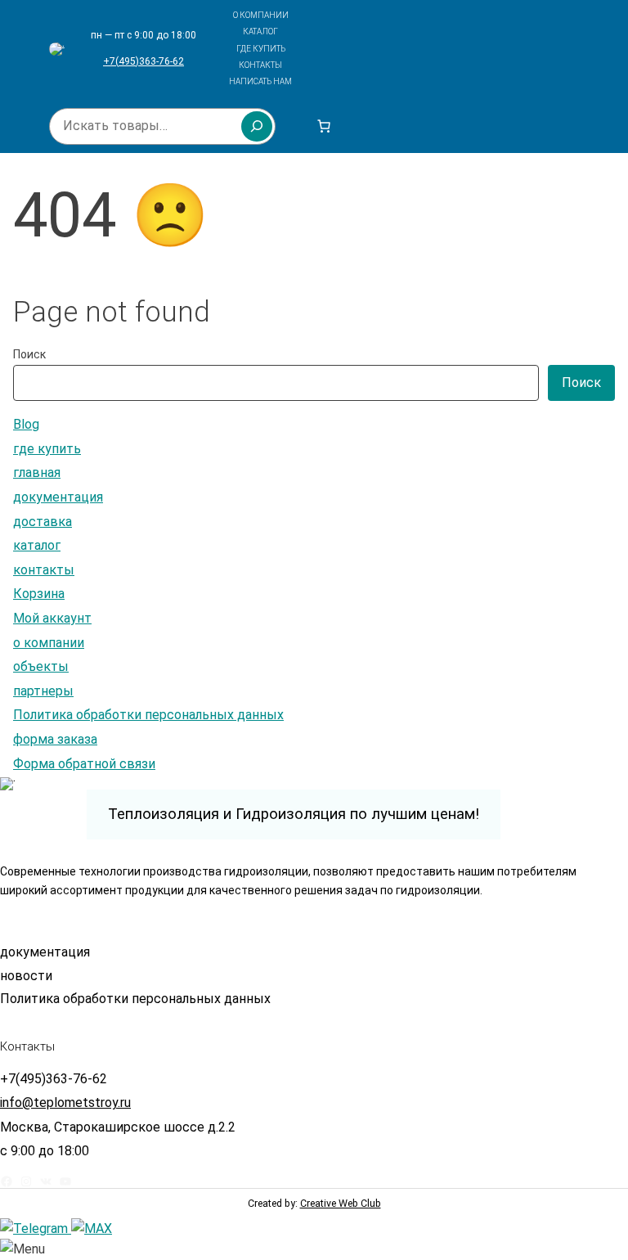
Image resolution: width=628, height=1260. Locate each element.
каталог (37, 545)
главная (37, 472)
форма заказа (55, 739)
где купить (47, 449)
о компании (48, 642)
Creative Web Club (340, 1203)
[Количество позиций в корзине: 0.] (324, 126)
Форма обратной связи (84, 764)
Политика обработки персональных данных (148, 714)
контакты (43, 570)
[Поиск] (257, 126)
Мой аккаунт (52, 618)
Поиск (29, 354)
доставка (42, 521)
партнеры (43, 691)
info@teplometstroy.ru (65, 1102)
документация (58, 497)
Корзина (39, 593)
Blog (26, 424)
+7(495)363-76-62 (143, 61)
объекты (41, 666)
